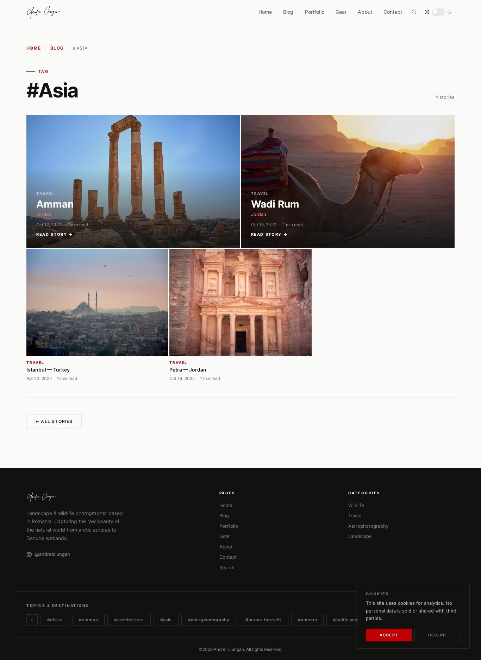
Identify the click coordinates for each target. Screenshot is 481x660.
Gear (341, 12)
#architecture (129, 619)
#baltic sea (345, 619)
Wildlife (356, 505)
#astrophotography (208, 619)
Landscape (360, 536)
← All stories (54, 421)
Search (227, 567)
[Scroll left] (32, 620)
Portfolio (314, 12)
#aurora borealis (263, 619)
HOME (33, 48)
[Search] (414, 12)
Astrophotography (368, 526)
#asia (166, 619)
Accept (389, 635)
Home (265, 12)
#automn (307, 619)
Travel (354, 515)
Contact (392, 12)
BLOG (57, 48)
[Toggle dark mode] (438, 12)
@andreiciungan (52, 554)
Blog (288, 12)
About (365, 12)
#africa (55, 619)
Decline (438, 635)
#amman (88, 619)
